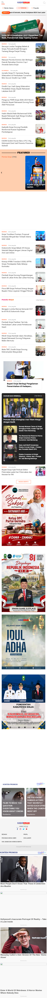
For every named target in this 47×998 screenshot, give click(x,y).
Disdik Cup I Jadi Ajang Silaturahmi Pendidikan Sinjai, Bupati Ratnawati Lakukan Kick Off (16, 89)
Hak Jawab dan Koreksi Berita (12, 841)
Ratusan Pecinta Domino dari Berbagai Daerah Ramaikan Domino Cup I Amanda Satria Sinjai (17, 62)
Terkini (23, 8)
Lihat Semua (40, 300)
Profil (26, 834)
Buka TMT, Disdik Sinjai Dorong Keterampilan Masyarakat (14, 351)
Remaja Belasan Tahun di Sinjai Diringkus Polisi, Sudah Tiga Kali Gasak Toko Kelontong (31, 429)
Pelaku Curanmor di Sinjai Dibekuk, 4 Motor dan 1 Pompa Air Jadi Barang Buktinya (30, 457)
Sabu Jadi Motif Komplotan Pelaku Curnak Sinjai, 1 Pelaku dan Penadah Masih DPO (30, 447)
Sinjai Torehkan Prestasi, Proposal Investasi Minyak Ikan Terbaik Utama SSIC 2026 (16, 237)
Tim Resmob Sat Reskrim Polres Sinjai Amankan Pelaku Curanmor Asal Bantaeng (30, 438)
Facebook (17, 832)
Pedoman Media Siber (9, 838)
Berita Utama (8, 8)
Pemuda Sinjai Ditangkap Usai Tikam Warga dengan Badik (22, 421)
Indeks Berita (24, 482)
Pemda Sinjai (7, 157)
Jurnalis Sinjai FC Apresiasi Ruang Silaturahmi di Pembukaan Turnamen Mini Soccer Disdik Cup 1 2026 (16, 75)
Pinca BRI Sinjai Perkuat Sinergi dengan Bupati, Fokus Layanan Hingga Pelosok (17, 290)
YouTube (26, 832)
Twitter (23, 832)
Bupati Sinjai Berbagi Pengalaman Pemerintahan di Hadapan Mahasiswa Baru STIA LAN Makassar (22, 385)
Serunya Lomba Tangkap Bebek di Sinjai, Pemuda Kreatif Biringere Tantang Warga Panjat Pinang (15, 49)
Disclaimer (27, 838)
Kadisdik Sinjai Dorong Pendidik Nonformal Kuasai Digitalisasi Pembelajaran (14, 129)
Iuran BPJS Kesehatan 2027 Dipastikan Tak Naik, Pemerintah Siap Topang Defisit (22, 36)
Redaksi (4, 834)
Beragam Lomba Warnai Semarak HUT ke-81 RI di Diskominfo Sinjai (17, 310)
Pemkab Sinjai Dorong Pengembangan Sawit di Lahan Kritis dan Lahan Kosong (18, 276)
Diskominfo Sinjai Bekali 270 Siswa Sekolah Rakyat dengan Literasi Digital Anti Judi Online (17, 250)
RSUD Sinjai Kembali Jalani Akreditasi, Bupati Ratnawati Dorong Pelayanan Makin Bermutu (17, 338)
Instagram (20, 832)
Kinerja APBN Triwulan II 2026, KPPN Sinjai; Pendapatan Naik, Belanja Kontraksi (16, 264)
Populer (36, 8)
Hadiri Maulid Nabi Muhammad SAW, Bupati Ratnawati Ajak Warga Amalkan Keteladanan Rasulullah (17, 116)
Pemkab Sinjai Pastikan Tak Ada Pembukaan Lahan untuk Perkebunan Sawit (17, 324)
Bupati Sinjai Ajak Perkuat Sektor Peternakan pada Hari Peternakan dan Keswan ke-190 (17, 472)
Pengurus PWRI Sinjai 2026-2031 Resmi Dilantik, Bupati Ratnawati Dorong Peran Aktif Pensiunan (18, 102)
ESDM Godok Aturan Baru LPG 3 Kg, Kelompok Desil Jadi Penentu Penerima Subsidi (17, 143)
